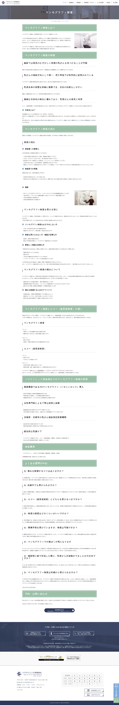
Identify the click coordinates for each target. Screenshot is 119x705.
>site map (19, 689)
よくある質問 (100, 2)
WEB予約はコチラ (59, 610)
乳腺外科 (59, 21)
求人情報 (115, 2)
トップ (64, 2)
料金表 (108, 2)
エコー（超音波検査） (38, 370)
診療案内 (71, 2)
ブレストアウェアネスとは (28, 587)
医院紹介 (79, 2)
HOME (52, 21)
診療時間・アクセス (89, 2)
